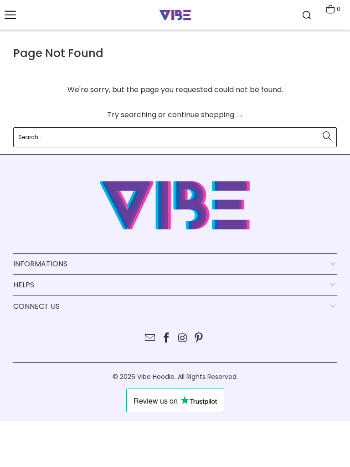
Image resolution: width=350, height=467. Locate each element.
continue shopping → (205, 114)
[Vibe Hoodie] (175, 15)
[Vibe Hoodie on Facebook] (166, 338)
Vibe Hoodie (156, 376)
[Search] (307, 15)
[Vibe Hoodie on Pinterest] (199, 338)
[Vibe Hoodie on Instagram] (183, 338)
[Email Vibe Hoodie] (150, 338)
